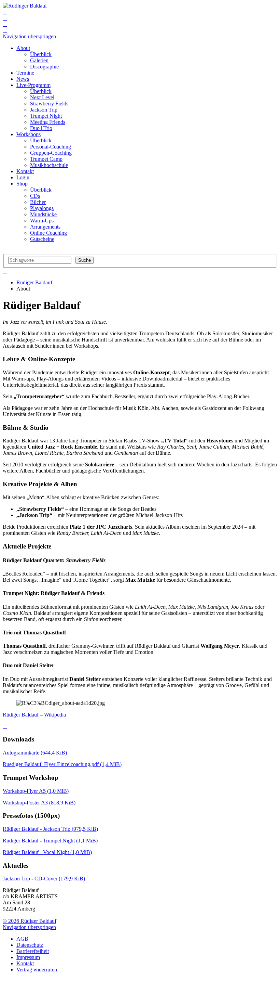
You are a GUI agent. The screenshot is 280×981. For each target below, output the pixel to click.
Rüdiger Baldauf (34, 282)
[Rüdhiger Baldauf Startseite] (25, 6)
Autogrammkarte (35, 753)
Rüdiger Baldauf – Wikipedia (34, 715)
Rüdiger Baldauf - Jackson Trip (50, 829)
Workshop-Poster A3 (39, 802)
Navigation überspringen (29, 36)
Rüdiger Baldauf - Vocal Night (47, 852)
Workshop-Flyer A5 (36, 791)
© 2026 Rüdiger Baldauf (29, 921)
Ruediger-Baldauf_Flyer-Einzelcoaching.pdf (62, 764)
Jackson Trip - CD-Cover (44, 878)
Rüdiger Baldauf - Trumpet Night (50, 840)
